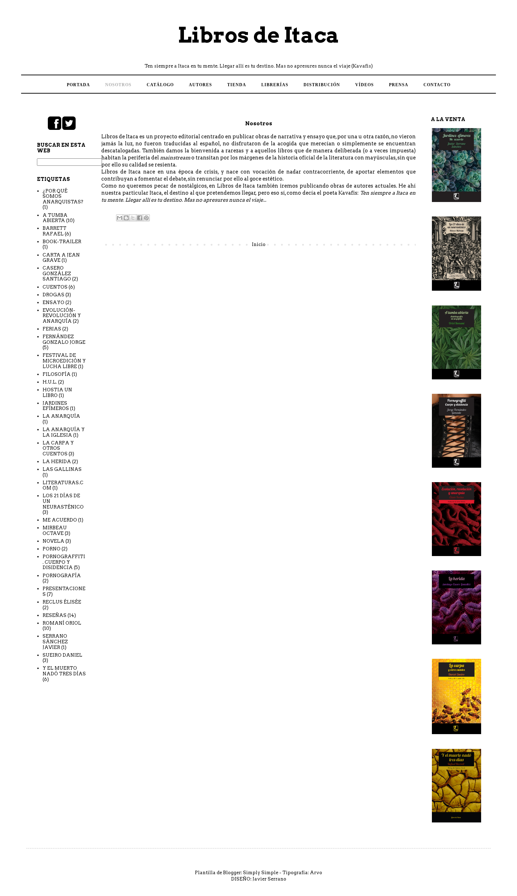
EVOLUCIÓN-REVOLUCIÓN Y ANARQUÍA (62, 316)
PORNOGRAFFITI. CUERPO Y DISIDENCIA (64, 562)
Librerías (274, 84)
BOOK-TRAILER (62, 241)
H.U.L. (50, 382)
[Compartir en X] (132, 217)
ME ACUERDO (60, 520)
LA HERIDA (57, 461)
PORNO (51, 548)
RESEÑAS (54, 615)
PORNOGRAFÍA (62, 575)
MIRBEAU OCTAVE (55, 530)
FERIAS (52, 329)
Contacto (437, 84)
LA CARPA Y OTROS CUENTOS (58, 448)
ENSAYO (53, 302)
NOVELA (53, 541)
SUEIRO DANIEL (62, 655)
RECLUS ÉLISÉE (62, 602)
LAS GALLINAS (62, 469)
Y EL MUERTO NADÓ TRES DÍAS (64, 670)
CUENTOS (55, 287)
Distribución (322, 84)
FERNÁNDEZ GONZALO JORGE (64, 339)
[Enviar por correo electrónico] (119, 217)
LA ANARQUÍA (61, 416)
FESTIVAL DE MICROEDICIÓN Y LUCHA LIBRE (64, 361)
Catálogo (160, 84)
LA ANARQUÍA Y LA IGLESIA (64, 432)
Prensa (398, 84)
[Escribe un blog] (126, 217)
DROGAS (53, 294)
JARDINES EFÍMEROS (56, 405)
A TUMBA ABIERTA (55, 218)
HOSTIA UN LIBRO (57, 392)
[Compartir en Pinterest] (146, 217)
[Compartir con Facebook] (139, 217)
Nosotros (118, 84)
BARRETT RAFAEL (54, 231)
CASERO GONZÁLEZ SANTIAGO (57, 273)
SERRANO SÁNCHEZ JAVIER (55, 641)
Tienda (236, 84)
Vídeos (364, 84)
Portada (78, 84)
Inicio (259, 244)
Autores (200, 84)
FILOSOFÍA (57, 374)
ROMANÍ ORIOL (62, 623)
